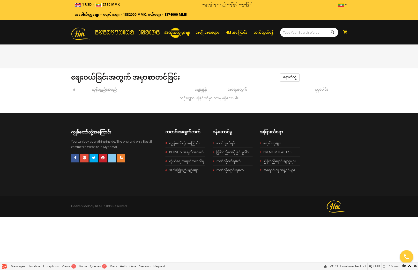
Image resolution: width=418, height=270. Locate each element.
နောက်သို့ (290, 77)
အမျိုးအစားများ (207, 32)
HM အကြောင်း (236, 32)
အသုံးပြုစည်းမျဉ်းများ (184, 170)
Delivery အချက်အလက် (186, 152)
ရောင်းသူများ (272, 143)
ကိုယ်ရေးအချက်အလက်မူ (186, 161)
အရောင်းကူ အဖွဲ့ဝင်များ (279, 170)
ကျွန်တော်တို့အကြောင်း (184, 143)
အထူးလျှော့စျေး (177, 32)
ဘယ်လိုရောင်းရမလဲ (230, 170)
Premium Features (277, 152)
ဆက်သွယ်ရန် (264, 32)
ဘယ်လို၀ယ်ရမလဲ (228, 161)
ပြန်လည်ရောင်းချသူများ (279, 161)
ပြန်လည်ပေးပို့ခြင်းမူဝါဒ (232, 152)
